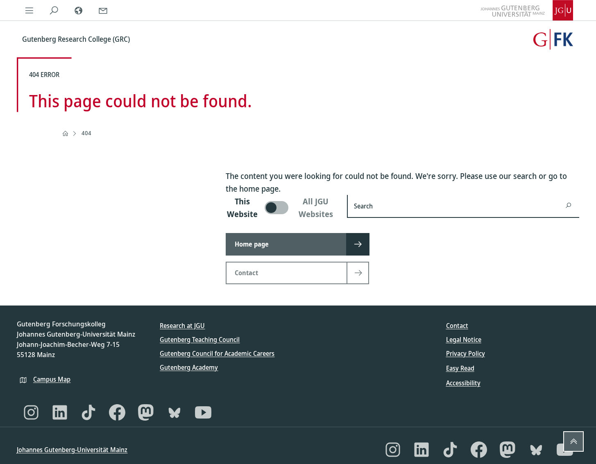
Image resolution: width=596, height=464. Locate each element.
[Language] (78, 10)
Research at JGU (182, 325)
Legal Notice (463, 339)
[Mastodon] (146, 412)
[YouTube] (203, 412)
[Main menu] (29, 10)
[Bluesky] (174, 412)
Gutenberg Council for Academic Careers (217, 353)
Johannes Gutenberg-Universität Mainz (72, 449)
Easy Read (460, 368)
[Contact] (103, 10)
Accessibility (463, 382)
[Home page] (65, 133)
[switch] (281, 207)
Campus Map (51, 379)
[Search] (53, 10)
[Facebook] (117, 412)
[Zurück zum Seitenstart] (573, 441)
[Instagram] (31, 412)
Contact (457, 325)
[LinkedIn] (60, 412)
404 (86, 133)
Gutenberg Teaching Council (200, 339)
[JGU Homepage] (526, 10)
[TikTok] (88, 412)
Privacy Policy (465, 353)
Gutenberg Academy (189, 367)
